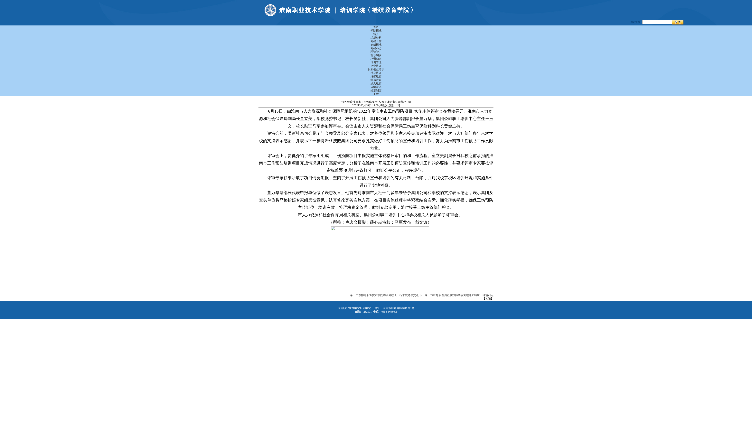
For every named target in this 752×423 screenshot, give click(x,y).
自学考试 (376, 87)
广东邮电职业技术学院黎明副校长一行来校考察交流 (387, 295)
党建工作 (376, 41)
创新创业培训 (376, 69)
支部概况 (376, 44)
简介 (376, 34)
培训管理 (376, 62)
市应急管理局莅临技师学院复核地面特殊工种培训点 (462, 295)
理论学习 (376, 51)
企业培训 (376, 65)
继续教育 (376, 76)
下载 (376, 94)
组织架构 (376, 37)
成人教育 (376, 83)
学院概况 (376, 30)
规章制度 (376, 55)
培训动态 (376, 58)
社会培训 (376, 72)
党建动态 (376, 48)
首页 (376, 27)
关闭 (488, 298)
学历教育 (376, 80)
